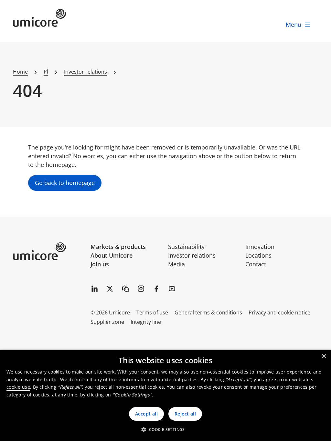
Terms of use (152, 312)
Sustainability (186, 247)
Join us (100, 264)
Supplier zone (107, 321)
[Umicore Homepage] (49, 251)
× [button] (323, 356)
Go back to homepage (65, 183)
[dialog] (165, 395)
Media (176, 264)
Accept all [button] (146, 414)
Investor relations (192, 255)
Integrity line (146, 321)
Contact (255, 264)
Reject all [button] (185, 414)
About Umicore (112, 255)
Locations (258, 255)
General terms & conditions (208, 312)
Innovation (259, 247)
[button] (165, 429)
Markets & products (118, 247)
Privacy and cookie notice (279, 312)
